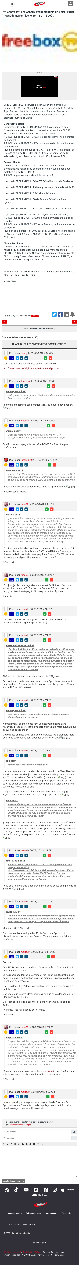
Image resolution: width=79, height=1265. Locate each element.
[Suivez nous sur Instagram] (55, 1189)
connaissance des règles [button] (20, 1125)
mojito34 (26, 951)
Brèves (38, 1252)
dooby (24, 353)
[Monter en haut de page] (26, 358)
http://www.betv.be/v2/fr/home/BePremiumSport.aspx (32, 368)
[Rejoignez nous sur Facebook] (46, 1189)
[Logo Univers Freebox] (39, 3)
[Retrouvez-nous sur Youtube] (26, 1189)
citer (11, 358)
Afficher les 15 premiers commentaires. (41, 344)
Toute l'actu (28, 1252)
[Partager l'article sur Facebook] (61, 316)
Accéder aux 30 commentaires (39, 329)
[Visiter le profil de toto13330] (6, 459)
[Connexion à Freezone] (70, 3)
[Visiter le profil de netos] (6, 608)
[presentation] (4, 1144)
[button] (4, 1144)
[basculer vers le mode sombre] (12, 4)
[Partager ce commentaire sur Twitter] (17, 358)
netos (24, 609)
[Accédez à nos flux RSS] (7, 1189)
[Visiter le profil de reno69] (6, 504)
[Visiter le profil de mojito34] (6, 951)
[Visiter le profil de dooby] (6, 353)
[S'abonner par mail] (73, 316)
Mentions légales (15, 1213)
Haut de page (38, 1243)
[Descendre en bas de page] (21, 358)
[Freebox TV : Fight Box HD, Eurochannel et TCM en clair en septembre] (74, 322)
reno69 (25, 504)
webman (26, 420)
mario (24, 635)
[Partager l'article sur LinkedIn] (67, 316)
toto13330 (26, 459)
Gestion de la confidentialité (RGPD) (19, 1225)
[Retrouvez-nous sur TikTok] (17, 1189)
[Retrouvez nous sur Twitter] (36, 1189)
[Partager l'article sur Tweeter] (55, 316)
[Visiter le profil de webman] (6, 420)
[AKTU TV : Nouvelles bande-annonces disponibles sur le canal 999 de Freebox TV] (5, 322)
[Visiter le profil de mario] (6, 634)
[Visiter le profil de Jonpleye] (6, 380)
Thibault (35, 316)
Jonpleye (26, 381)
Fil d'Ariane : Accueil (12, 1252)
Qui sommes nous (33, 1213)
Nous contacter (51, 1213)
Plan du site (66, 1213)
